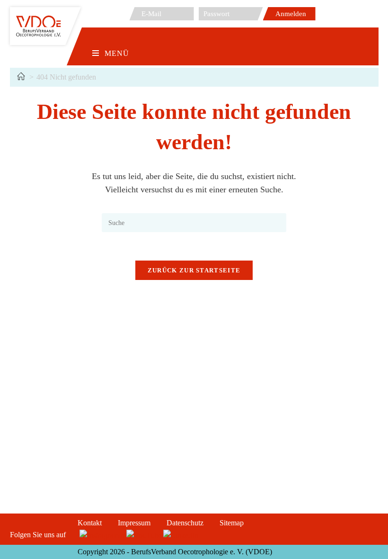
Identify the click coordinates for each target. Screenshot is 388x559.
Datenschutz (185, 523)
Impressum (134, 523)
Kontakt (90, 523)
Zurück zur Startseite (194, 270)
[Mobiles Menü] (111, 38)
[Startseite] (21, 77)
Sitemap (232, 523)
